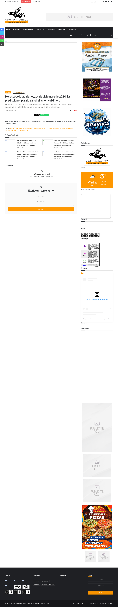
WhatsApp (44, 114)
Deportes (51, 29)
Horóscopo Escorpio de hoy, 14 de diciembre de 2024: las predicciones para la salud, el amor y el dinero (27, 143)
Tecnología (41, 29)
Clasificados (102, 603)
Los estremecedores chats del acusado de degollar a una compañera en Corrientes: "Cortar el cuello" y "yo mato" (64, 1)
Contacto (91, 575)
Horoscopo (96, 266)
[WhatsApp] (2, 40)
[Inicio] (16, 15)
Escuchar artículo (19, 92)
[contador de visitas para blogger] (90, 236)
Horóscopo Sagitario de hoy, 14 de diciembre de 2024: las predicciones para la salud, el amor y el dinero (64, 143)
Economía (61, 29)
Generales (16, 29)
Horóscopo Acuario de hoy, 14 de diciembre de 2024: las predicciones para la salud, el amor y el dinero (64, 154)
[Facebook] (2, 29)
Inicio (8, 29)
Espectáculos (28, 29)
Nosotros (63, 575)
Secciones (72, 29)
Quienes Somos (93, 603)
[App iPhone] (2, 44)
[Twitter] (2, 33)
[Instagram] (2, 37)
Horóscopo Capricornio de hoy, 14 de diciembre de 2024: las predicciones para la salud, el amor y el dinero (27, 154)
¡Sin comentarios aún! (42, 174)
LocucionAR (45, 603)
